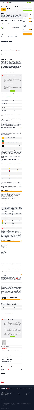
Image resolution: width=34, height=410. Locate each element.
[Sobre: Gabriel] (2, 23)
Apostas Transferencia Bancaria (28, 390)
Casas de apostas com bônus (29, 392)
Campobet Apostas (12, 393)
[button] (10, 2)
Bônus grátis (27, 393)
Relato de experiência (4, 373)
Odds (10, 20)
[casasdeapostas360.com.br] (4, 2)
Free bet (27, 394)
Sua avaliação (2, 369)
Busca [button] (32, 0)
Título (2, 370)
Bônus (7, 20)
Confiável (3, 20)
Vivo (16, 20)
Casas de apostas (20, 392)
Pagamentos (20, 20)
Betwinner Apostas (12, 392)
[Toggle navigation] (32, 2)
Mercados (13, 20)
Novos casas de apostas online (20, 394)
